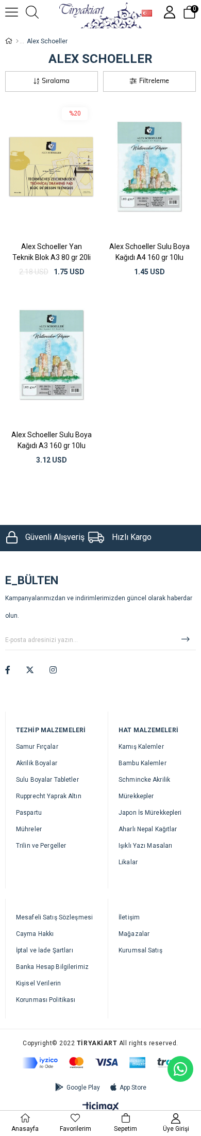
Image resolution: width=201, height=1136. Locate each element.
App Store (133, 1087)
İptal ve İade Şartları (44, 950)
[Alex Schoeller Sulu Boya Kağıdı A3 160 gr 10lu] (51, 354)
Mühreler (29, 829)
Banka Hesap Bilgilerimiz (52, 966)
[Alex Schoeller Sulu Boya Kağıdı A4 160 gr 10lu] (149, 166)
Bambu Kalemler (142, 763)
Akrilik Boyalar (36, 763)
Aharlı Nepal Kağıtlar (148, 829)
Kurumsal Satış (140, 950)
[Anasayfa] (17, 41)
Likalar (128, 862)
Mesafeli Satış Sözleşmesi (54, 917)
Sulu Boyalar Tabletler (47, 779)
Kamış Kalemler (141, 746)
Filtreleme (154, 81)
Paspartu (29, 812)
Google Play (83, 1087)
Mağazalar (134, 933)
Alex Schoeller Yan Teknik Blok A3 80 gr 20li (51, 251)
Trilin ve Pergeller (41, 845)
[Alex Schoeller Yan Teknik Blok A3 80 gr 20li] (51, 166)
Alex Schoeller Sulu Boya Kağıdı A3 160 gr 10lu (51, 440)
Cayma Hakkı (35, 933)
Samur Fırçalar (37, 746)
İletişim (129, 917)
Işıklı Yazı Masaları (145, 845)
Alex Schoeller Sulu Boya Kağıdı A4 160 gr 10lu (149, 251)
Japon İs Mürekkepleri (150, 812)
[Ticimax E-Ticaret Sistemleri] (100, 1107)
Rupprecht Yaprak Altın (48, 796)
